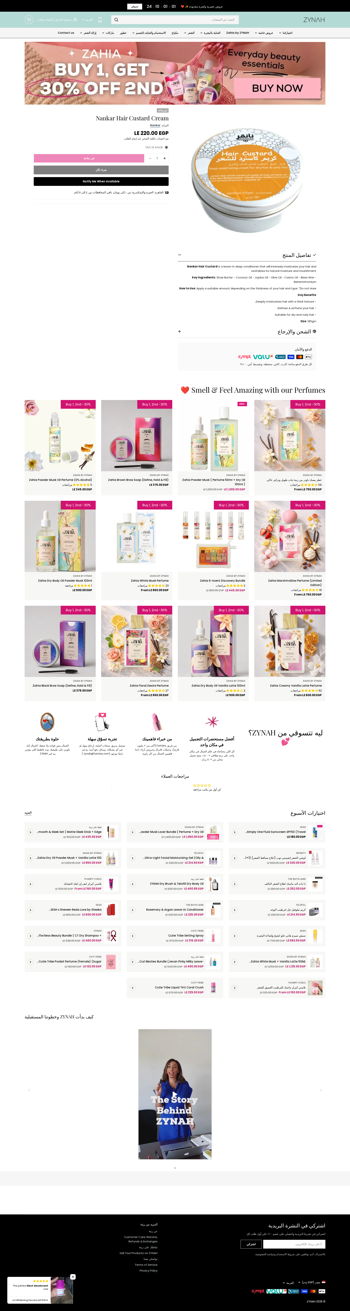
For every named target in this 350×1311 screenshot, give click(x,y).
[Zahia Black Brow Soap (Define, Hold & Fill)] (60, 641)
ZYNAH (98, 930)
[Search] (116, 20)
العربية (89, 20)
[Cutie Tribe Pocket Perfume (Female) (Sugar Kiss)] (111, 962)
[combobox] (175, 19)
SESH (303, 827)
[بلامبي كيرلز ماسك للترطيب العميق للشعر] (315, 988)
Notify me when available (101, 181)
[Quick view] (265, 408)
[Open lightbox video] (175, 1094)
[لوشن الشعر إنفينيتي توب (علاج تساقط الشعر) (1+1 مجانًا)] (315, 858)
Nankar (155, 125)
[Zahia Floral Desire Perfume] (136, 641)
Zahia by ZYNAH (312, 475)
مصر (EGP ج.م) (311, 1282)
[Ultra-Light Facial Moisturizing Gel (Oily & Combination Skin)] (213, 858)
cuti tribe (197, 930)
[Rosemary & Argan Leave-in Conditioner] (213, 910)
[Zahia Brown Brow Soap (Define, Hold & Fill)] (136, 435)
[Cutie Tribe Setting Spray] (213, 936)
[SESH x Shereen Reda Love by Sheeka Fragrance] (111, 910)
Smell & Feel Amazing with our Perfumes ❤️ (252, 390)
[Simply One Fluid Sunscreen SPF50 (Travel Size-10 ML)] (315, 832)
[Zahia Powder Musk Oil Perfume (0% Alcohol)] (60, 435)
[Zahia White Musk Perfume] (136, 536)
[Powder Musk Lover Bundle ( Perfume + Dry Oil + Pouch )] (213, 832)
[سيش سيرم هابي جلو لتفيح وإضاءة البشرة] (315, 936)
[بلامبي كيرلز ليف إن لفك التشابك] (111, 884)
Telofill (199, 853)
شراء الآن (101, 170)
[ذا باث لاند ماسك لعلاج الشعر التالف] (315, 884)
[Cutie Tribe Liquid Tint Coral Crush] (213, 988)
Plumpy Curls (93, 879)
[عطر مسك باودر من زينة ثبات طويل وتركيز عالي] (289, 435)
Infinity (301, 853)
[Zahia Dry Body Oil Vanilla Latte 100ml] (213, 641)
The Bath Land (297, 879)
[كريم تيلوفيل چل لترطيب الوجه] (315, 910)
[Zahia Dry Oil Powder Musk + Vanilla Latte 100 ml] (111, 858)
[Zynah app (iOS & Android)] (100, 20)
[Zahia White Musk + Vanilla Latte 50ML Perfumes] (315, 962)
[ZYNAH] (175, 73)
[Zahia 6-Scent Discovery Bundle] (213, 536)
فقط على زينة (95, 827)
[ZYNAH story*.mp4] (175, 1095)
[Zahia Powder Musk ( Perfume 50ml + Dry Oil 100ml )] (213, 435)
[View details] (235, 832)
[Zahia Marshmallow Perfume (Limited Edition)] (289, 536)
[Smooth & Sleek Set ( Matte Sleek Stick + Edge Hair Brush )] (111, 832)
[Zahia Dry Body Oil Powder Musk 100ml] (60, 536)
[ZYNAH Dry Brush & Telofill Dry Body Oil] (213, 884)
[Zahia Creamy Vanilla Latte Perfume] (289, 641)
